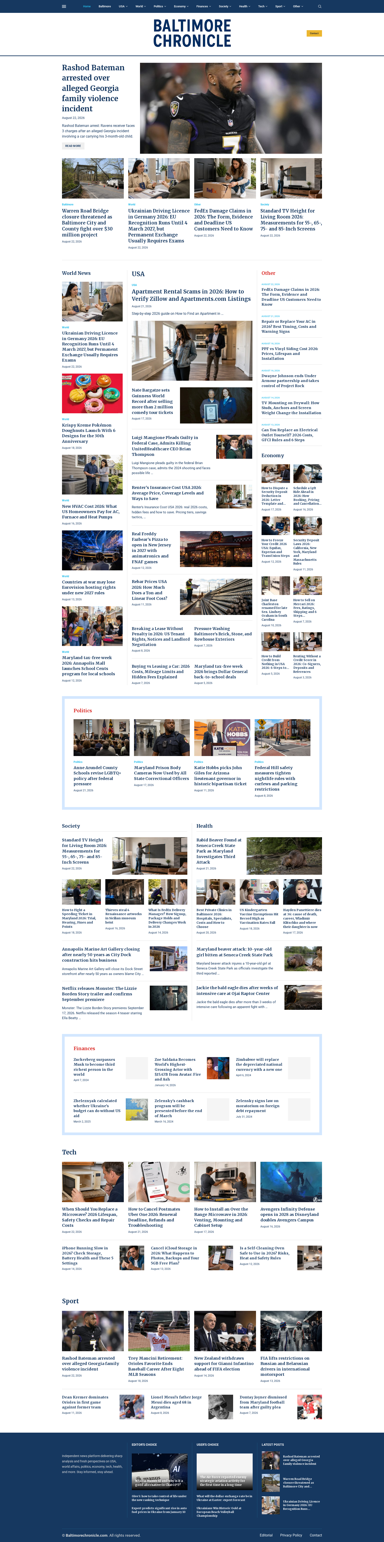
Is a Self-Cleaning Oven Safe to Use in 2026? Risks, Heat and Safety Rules (264, 1253)
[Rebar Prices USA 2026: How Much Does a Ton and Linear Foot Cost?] (216, 597)
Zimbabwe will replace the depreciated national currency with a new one (259, 1064)
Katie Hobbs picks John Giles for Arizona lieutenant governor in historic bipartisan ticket (220, 775)
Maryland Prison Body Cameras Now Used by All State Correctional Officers (161, 773)
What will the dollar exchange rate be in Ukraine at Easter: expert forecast (224, 1498)
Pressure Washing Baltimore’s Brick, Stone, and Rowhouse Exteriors (223, 634)
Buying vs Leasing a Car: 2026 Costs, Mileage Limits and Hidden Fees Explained (161, 671)
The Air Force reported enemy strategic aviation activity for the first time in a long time (223, 1481)
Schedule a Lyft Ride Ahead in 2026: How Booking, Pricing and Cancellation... (307, 496)
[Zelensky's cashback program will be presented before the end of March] (218, 1109)
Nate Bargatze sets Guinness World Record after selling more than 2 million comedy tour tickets (152, 401)
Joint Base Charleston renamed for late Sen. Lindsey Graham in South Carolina (274, 610)
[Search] (320, 6)
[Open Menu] (64, 6)
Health (243, 6)
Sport (278, 6)
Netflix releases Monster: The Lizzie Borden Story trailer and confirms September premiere (99, 994)
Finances (202, 6)
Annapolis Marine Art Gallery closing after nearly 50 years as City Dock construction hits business (101, 955)
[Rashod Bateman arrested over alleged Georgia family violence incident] (231, 108)
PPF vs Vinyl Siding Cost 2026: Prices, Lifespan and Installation (290, 354)
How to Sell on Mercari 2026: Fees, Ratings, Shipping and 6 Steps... (305, 608)
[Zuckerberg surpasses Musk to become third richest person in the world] (137, 1068)
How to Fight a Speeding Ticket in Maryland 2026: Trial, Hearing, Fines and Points (79, 918)
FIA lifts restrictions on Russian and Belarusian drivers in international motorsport (285, 1366)
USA (122, 6)
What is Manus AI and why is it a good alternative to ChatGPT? (159, 1483)
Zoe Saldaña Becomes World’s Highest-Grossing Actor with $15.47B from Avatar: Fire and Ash (178, 1069)
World (139, 6)
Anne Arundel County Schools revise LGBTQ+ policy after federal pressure (97, 775)
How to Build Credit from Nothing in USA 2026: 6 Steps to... (275, 662)
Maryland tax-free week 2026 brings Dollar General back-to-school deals (221, 671)
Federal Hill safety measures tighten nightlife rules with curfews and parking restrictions (276, 778)
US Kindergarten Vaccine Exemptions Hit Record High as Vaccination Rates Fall (259, 916)
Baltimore (105, 6)
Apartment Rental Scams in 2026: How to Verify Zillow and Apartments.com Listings (191, 295)
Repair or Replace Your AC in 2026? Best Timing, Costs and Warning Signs (289, 326)
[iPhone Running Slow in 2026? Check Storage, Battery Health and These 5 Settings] (132, 1258)
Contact (314, 33)
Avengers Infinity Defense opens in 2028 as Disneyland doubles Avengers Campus (289, 1215)
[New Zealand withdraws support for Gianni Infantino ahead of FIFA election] (225, 1344)
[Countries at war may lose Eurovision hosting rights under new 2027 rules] (92, 566)
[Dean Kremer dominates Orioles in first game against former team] (132, 1407)
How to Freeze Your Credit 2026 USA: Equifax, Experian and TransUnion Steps (276, 548)
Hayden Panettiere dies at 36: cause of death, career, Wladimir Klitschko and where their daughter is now (302, 918)
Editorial (266, 1535)
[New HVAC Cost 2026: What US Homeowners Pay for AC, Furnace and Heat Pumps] (92, 490)
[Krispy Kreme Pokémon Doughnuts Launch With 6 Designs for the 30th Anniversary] (92, 412)
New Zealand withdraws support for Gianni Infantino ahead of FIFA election (224, 1364)
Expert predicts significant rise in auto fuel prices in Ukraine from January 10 (159, 1510)
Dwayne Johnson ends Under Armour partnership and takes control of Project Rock (290, 381)
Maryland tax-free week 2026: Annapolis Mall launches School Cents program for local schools (88, 665)
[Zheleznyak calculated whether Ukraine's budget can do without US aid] (137, 1109)
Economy (180, 6)
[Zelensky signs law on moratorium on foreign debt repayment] (299, 1109)
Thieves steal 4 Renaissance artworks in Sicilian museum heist (123, 916)
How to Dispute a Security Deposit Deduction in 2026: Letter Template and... (275, 496)
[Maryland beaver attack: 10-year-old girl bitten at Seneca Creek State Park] (303, 958)
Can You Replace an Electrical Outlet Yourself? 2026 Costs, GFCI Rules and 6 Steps (290, 435)
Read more (73, 146)
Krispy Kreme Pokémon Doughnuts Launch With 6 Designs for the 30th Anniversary (88, 433)
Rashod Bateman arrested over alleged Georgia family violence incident (93, 88)
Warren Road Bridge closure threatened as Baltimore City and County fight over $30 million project (87, 223)
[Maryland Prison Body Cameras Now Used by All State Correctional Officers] (162, 753)
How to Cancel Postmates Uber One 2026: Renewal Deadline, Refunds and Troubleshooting (154, 1217)
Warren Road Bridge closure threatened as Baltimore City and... (298, 1482)
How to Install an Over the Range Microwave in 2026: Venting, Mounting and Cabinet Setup (221, 1217)
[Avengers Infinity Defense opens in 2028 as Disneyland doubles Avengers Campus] (291, 1195)
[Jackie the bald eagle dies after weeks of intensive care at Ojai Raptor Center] (303, 997)
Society (223, 6)
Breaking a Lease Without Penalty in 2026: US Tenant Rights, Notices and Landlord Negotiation (161, 636)
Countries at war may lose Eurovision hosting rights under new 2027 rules (89, 587)
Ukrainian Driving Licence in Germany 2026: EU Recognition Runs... (301, 1505)
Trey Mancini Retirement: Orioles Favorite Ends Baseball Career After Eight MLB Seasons (156, 1366)
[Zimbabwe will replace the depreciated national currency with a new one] (299, 1068)
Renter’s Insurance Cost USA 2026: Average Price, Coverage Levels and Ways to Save (168, 493)
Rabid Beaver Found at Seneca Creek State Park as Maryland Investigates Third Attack (219, 851)
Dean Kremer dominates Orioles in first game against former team (85, 1402)
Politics (158, 6)
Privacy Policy (291, 1535)
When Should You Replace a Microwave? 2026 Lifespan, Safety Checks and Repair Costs (89, 1217)
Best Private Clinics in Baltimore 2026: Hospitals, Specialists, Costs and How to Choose (214, 918)
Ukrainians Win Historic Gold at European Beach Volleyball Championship (219, 1512)
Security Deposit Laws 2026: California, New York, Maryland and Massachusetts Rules (306, 551)
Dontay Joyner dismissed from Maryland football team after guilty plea (263, 1402)
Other (296, 6)
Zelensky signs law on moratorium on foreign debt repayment (258, 1106)
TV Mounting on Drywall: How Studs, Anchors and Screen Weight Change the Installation (291, 408)
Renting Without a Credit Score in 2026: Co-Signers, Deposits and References (307, 664)
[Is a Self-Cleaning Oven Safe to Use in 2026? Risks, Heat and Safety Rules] (309, 1258)
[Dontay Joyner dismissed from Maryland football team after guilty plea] (309, 1407)
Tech (261, 6)
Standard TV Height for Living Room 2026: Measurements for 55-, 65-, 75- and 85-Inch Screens (84, 851)
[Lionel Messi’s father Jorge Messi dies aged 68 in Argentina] (220, 1407)
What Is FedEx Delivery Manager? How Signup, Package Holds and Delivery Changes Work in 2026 (167, 918)
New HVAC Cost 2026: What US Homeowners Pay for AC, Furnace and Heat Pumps (91, 512)
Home (87, 6)
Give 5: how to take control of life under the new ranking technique (159, 1498)
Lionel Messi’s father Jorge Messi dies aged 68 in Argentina (176, 1402)
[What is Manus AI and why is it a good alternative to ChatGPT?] (160, 1471)
